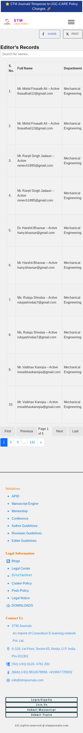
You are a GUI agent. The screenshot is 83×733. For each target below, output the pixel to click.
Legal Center (21, 568)
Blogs (16, 561)
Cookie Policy (22, 583)
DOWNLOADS (22, 605)
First (8, 431)
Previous (26, 431)
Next (59, 431)
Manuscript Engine (25, 503)
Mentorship (20, 511)
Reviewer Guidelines (27, 533)
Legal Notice (21, 598)
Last (75, 431)
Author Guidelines (24, 526)
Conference (20, 518)
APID (15, 496)
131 (32, 442)
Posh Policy (20, 590)
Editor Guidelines (24, 540)
